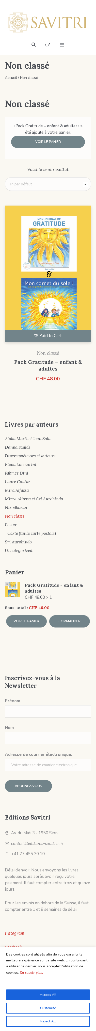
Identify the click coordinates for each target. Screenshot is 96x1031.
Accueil (11, 77)
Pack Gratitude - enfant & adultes (54, 588)
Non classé (48, 353)
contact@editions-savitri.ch (37, 843)
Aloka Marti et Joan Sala (27, 438)
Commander (69, 621)
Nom (9, 728)
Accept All (48, 994)
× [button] (7, 584)
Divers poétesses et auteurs (30, 456)
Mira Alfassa (17, 490)
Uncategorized (18, 550)
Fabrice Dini (16, 473)
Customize (48, 1008)
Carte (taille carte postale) (31, 533)
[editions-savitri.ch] (48, 22)
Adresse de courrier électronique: (38, 754)
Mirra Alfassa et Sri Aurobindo (34, 499)
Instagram (14, 933)
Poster (11, 524)
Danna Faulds (17, 447)
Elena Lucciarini (20, 464)
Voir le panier (48, 141)
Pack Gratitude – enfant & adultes (48, 365)
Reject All (48, 1021)
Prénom (12, 701)
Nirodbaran (16, 507)
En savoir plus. (31, 972)
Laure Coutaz (17, 481)
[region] (48, 989)
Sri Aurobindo (18, 542)
